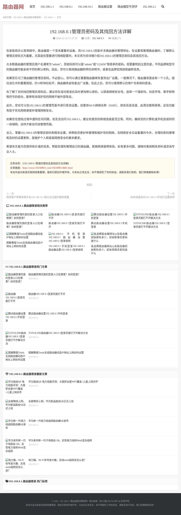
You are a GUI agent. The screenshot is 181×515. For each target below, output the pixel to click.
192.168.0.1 (66, 6)
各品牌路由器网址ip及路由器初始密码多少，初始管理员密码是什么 (109, 250)
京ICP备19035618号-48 (109, 501)
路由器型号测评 (127, 6)
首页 (32, 6)
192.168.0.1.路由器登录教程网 (27, 17)
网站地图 (93, 501)
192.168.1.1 (47, 6)
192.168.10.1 (85, 6)
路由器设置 (105, 6)
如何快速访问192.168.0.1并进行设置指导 (152, 197)
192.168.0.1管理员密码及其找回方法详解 (91, 31)
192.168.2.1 (149, 6)
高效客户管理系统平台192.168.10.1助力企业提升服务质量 (37, 197)
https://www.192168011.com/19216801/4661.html (47, 168)
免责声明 (125, 501)
